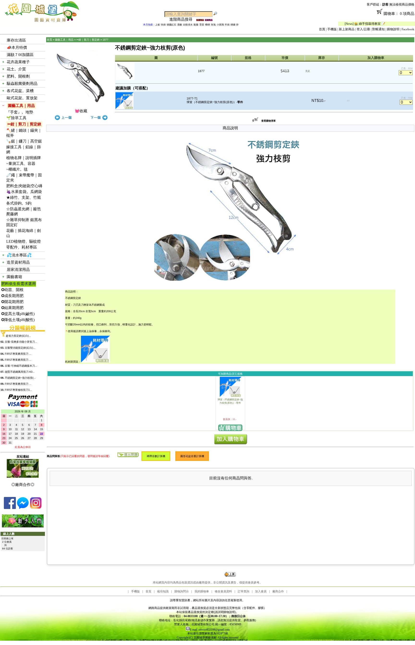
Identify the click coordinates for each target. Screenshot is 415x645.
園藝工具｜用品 (21, 106)
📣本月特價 (17, 47)
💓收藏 (81, 111)
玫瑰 (213, 24)
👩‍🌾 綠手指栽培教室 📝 (354, 23)
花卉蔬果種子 (18, 62)
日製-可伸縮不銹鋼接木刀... (21, 365)
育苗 (201, 24)
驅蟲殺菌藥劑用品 (22, 83)
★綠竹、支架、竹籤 (23, 197)
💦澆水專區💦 (19, 255)
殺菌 (196, 24)
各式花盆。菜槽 (20, 91)
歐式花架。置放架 (22, 98)
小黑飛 (220, 24)
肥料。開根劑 (18, 76)
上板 (157, 24)
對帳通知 (378, 29)
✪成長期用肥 (12, 296)
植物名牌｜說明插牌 (23, 158)
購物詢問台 (181, 591)
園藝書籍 (14, 277)
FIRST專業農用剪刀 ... (18, 353)
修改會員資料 (223, 591)
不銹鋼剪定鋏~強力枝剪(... (20, 377)
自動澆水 (188, 24)
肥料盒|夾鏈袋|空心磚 (24, 186)
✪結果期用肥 (12, 308)
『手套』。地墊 (19, 112)
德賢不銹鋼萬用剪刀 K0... (20, 371)
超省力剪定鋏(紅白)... (18, 335)
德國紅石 (171, 24)
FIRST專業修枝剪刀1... (18, 389)
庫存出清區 (16, 40)
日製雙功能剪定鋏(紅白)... (20, 347)
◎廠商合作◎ (22, 485)
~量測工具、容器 (20, 163)
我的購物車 (202, 591)
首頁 (322, 29)
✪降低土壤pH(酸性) (18, 320)
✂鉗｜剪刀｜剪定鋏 (24, 124)
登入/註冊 (363, 29)
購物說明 (393, 29)
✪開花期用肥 (12, 302)
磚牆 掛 (234, 24)
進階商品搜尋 (182, 19)
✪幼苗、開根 (12, 290)
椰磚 (207, 24)
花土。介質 (16, 69)
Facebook (408, 29)
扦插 (227, 24)
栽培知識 (163, 591)
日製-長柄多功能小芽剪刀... (21, 341)
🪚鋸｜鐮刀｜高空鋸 (24, 141)
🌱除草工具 (16, 118)
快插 (163, 24)
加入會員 (261, 591)
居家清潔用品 (18, 269)
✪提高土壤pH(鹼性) (18, 314)
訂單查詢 (243, 591)
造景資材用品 (18, 262)
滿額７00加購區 (20, 55)
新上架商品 (346, 29)
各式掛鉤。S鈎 (18, 203)
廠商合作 (278, 591)
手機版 (332, 29)
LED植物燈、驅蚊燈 (23, 241)
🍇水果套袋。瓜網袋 (24, 192)
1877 (105, 39)
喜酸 (179, 24)
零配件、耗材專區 (21, 247)
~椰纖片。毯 (17, 169)
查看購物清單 (268, 120)
